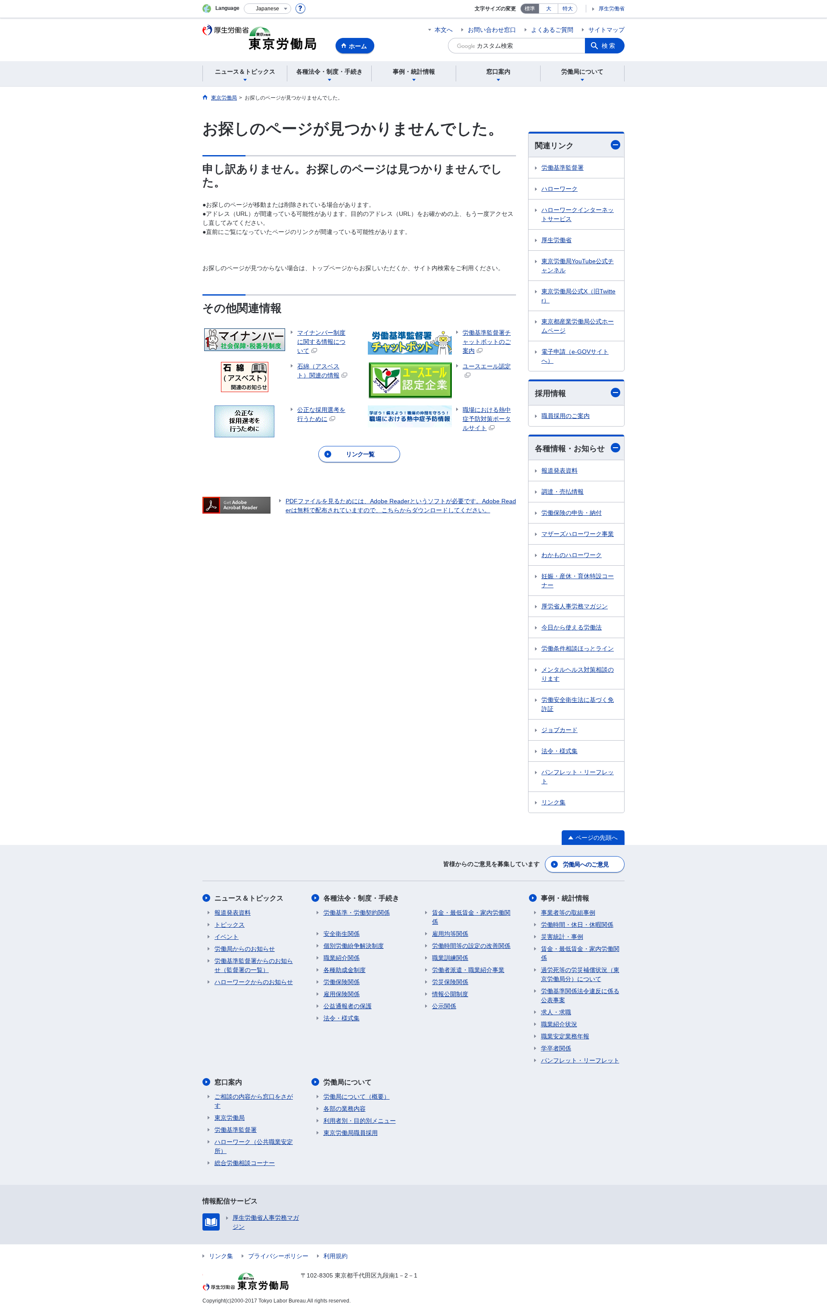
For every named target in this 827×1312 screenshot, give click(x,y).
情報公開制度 (450, 994)
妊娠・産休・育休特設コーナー (577, 581)
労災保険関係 (450, 982)
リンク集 (553, 802)
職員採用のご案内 (565, 415)
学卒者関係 (556, 1048)
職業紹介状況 (559, 1024)
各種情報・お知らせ (570, 448)
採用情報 (550, 393)
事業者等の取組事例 (568, 912)
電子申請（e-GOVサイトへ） (575, 356)
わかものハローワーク (571, 555)
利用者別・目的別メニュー (359, 1120)
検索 (609, 45)
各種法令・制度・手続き (361, 898)
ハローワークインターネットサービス (577, 214)
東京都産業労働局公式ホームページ (577, 326)
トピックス (230, 924)
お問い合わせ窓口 (492, 30)
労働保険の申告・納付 (571, 512)
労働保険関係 (341, 982)
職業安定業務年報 (565, 1036)
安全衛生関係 (341, 933)
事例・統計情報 (565, 898)
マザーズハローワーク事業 (577, 533)
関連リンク (554, 145)
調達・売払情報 (562, 491)
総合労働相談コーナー (245, 1162)
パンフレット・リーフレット (577, 777)
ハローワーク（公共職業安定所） (254, 1146)
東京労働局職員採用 (350, 1132)
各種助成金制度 (344, 969)
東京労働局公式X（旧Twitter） (578, 296)
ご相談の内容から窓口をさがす (254, 1101)
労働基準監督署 (562, 167)
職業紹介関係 (341, 957)
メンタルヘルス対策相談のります (577, 674)
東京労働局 (230, 1117)
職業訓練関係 (450, 957)
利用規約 (335, 1256)
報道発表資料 (559, 470)
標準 (530, 9)
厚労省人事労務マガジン (574, 606)
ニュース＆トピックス (249, 898)
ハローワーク (559, 188)
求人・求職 (556, 1012)
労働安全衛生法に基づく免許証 (577, 704)
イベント (227, 936)
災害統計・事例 (562, 936)
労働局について (347, 1082)
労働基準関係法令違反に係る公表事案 (580, 995)
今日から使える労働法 (571, 627)
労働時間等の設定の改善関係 (471, 945)
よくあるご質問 (552, 30)
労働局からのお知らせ (245, 948)
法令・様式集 (559, 751)
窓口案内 (228, 1082)
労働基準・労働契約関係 (356, 912)
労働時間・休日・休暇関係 (577, 924)
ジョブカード (559, 729)
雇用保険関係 (341, 994)
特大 (568, 9)
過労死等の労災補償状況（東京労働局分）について (580, 974)
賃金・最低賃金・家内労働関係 (471, 917)
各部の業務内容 (344, 1108)
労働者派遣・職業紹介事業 (468, 969)
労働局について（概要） (356, 1096)
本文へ (444, 30)
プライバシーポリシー (278, 1256)
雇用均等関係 (450, 933)
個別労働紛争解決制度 (353, 945)
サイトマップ (606, 30)
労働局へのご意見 (586, 864)
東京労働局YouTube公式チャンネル (577, 266)
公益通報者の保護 (347, 1006)
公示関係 (444, 1006)
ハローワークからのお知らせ (254, 982)
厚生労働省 (612, 9)
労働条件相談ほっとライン (577, 648)
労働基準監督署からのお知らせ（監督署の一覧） (254, 965)
